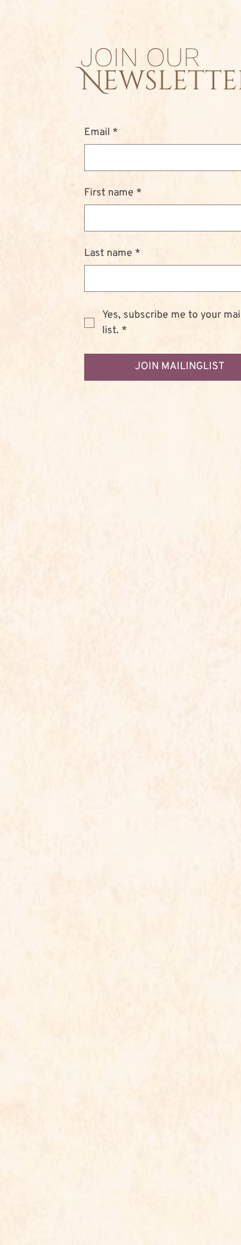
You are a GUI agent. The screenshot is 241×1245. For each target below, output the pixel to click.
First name (113, 192)
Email (101, 132)
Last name (112, 253)
